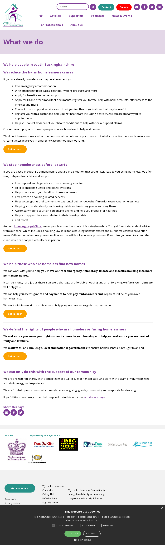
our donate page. (95, 397)
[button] (82, 539)
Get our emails (19, 488)
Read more (94, 520)
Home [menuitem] (41, 14)
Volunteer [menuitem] (97, 16)
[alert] (82, 525)
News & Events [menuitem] (122, 16)
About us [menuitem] (76, 25)
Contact (106, 7)
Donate (124, 7)
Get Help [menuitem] (55, 16)
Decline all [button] (91, 533)
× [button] (162, 508)
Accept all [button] (72, 533)
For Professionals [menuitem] (51, 25)
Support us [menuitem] (76, 16)
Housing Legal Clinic (28, 226)
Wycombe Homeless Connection (13, 15)
